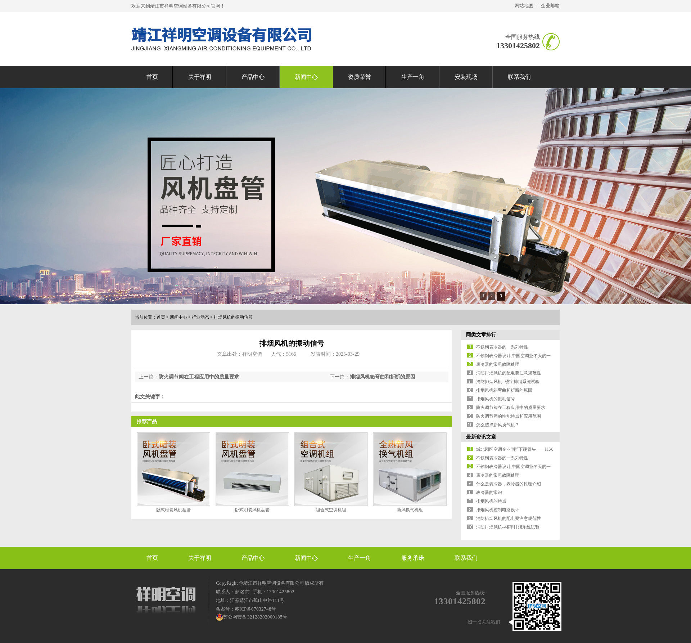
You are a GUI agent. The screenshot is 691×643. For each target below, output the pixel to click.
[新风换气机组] (410, 469)
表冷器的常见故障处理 (497, 364)
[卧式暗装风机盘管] (173, 469)
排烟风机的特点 (491, 501)
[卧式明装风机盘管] (252, 469)
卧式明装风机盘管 (252, 509)
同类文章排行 (481, 334)
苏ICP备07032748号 (255, 609)
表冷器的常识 (489, 492)
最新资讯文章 (481, 437)
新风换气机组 (410, 509)
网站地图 (524, 5)
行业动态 (200, 317)
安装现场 (466, 77)
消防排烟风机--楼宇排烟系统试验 (507, 381)
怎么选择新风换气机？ (497, 424)
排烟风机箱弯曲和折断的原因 (382, 376)
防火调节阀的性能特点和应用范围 (508, 416)
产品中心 (253, 77)
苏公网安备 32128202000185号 (255, 617)
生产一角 (412, 77)
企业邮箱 (550, 5)
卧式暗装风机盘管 (173, 509)
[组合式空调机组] (331, 469)
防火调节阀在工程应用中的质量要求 (199, 376)
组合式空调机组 (331, 509)
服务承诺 (412, 558)
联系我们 (519, 77)
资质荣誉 (359, 77)
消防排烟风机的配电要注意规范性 (508, 373)
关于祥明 (199, 77)
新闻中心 (306, 77)
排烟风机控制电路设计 (497, 509)
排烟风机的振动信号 (233, 317)
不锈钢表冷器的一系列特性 (502, 347)
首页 (152, 77)
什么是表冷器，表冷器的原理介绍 (508, 483)
